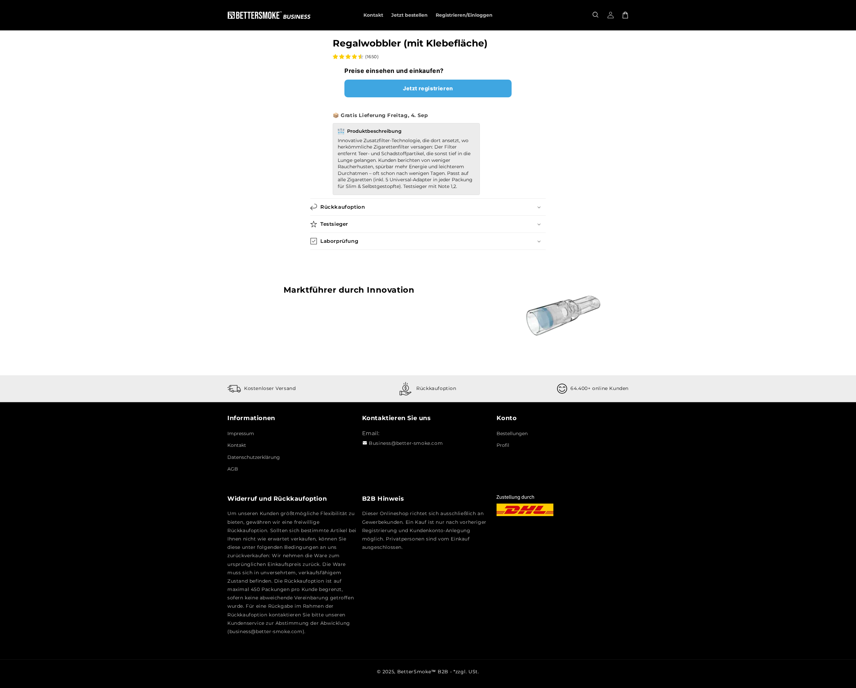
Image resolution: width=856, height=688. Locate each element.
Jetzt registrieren (428, 88)
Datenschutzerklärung (253, 457)
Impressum (240, 433)
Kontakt (236, 445)
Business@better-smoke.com (406, 443)
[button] (595, 15)
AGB (232, 469)
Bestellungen (512, 433)
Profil (503, 445)
